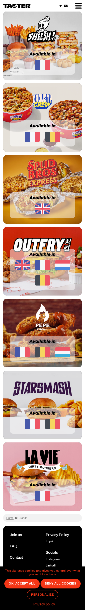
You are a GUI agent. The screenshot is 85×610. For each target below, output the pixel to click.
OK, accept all (22, 583)
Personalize (42, 594)
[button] (78, 5)
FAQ (13, 546)
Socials (52, 552)
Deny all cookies (60, 583)
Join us (16, 535)
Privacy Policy (57, 535)
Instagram (53, 559)
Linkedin (51, 565)
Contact (16, 557)
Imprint (50, 541)
